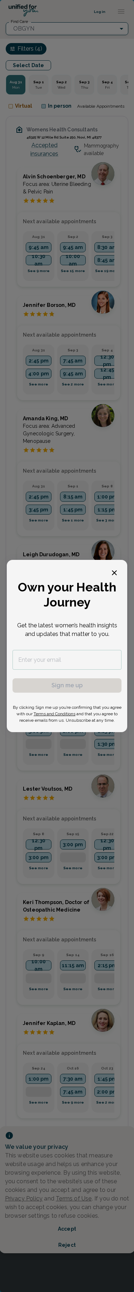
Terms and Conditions (54, 713)
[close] (114, 573)
